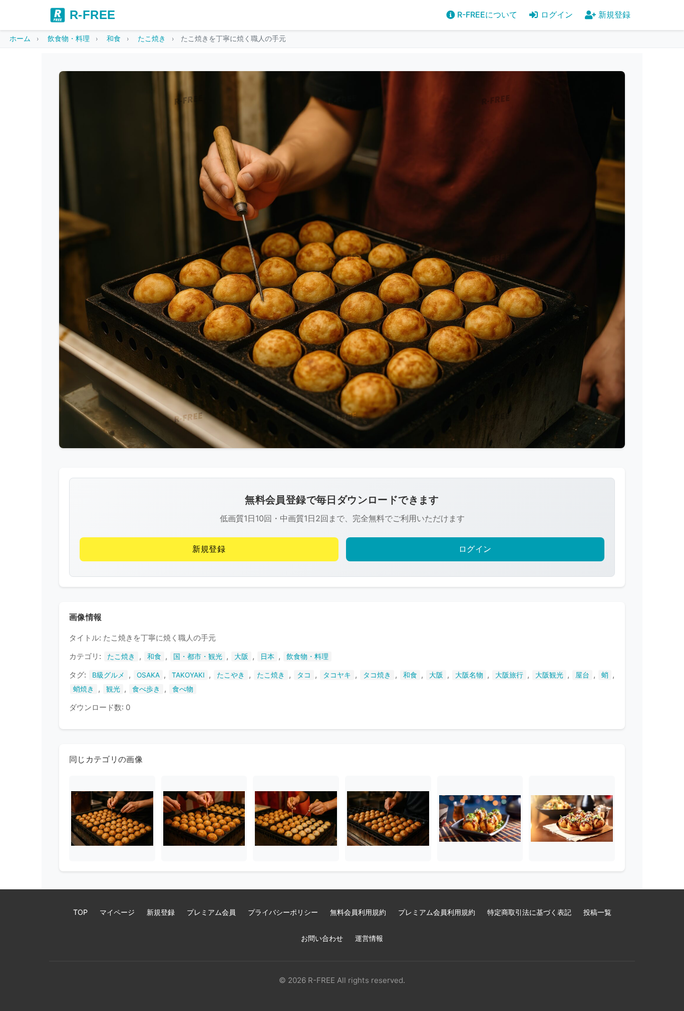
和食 (154, 656)
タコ (304, 675)
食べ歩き (146, 689)
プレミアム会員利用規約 (436, 912)
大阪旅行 (509, 675)
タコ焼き (377, 675)
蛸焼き (83, 689)
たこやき (231, 675)
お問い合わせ (322, 938)
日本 (267, 656)
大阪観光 (549, 675)
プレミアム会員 (211, 912)
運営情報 (369, 938)
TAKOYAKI (188, 675)
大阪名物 (469, 675)
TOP (80, 912)
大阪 (241, 656)
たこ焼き (121, 656)
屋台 (582, 675)
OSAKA (148, 675)
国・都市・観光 (197, 656)
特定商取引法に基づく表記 (529, 912)
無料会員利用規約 (358, 912)
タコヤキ (337, 675)
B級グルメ (108, 675)
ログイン (475, 549)
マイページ (117, 912)
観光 (113, 689)
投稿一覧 (597, 912)
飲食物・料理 (307, 656)
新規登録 (208, 549)
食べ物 (182, 689)
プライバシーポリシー (283, 912)
